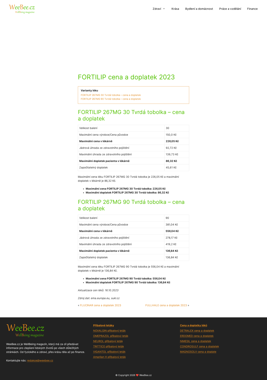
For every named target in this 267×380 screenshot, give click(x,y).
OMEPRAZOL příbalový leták (110, 335)
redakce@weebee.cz (40, 360)
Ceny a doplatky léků (193, 325)
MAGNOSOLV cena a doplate (198, 351)
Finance (252, 8)
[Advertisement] (133, 40)
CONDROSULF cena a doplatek (199, 346)
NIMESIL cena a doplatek (195, 341)
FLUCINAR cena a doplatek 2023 (100, 305)
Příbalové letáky (103, 325)
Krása (175, 8)
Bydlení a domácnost (199, 8)
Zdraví (157, 8)
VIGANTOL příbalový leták (109, 351)
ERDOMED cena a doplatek (197, 335)
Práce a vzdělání (230, 8)
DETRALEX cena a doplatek (197, 330)
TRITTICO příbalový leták (108, 346)
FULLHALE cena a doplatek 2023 (166, 305)
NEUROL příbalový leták (108, 341)
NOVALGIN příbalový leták (109, 330)
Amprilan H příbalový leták (109, 357)
